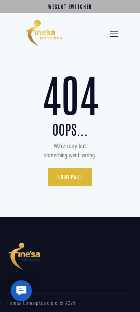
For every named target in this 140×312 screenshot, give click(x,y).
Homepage (70, 177)
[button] (21, 290)
